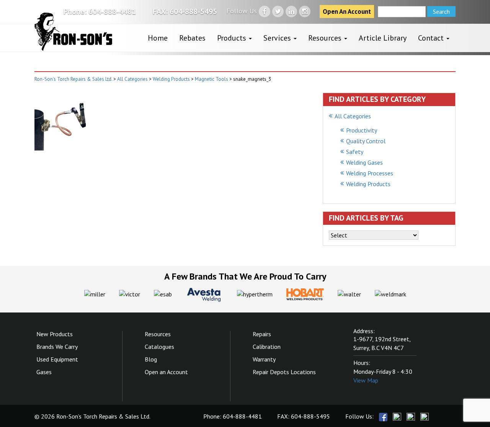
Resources (325, 38)
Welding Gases (364, 162)
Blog (151, 359)
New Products (54, 334)
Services (278, 38)
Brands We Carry (57, 346)
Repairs (262, 334)
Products (232, 38)
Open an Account (166, 372)
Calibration (267, 346)
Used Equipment (57, 359)
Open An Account (347, 11)
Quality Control (365, 141)
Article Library (383, 38)
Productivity (361, 130)
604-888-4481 (112, 11)
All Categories (353, 116)
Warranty (264, 359)
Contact (432, 38)
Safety (354, 151)
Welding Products (368, 184)
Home (158, 38)
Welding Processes (369, 173)
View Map (365, 380)
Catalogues (159, 346)
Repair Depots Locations (284, 372)
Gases (44, 372)
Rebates (192, 38)
